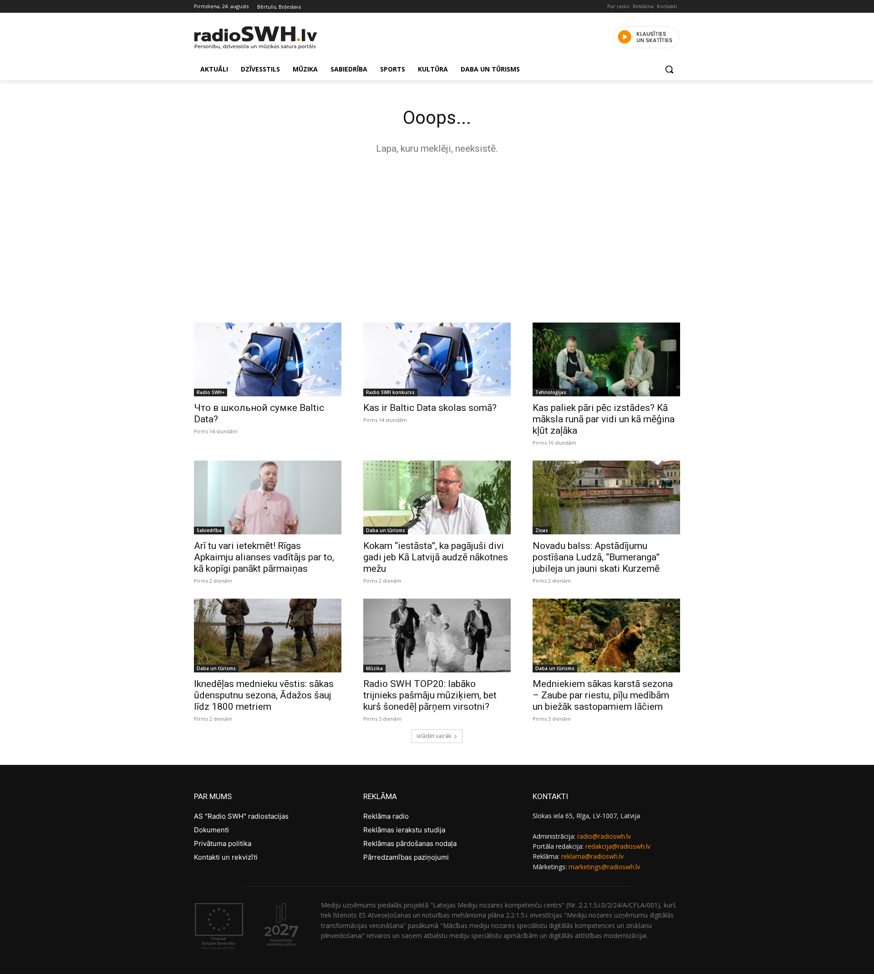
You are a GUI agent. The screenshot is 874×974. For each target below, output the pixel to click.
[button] (669, 69)
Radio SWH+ (210, 392)
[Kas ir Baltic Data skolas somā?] (437, 359)
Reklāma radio (386, 816)
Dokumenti (211, 829)
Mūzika (374, 668)
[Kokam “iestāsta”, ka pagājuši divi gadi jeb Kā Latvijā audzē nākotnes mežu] (437, 497)
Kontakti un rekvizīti (226, 857)
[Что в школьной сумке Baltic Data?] (267, 359)
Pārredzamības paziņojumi (406, 857)
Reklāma (643, 6)
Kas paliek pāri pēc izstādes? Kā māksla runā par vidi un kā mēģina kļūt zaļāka (604, 419)
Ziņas (541, 530)
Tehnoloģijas (550, 392)
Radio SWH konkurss (390, 392)
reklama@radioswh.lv (592, 856)
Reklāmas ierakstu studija (404, 829)
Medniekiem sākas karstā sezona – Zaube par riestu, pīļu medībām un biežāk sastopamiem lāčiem (603, 695)
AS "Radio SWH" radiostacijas (241, 816)
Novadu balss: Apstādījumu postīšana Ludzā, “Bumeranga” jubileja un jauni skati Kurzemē (596, 557)
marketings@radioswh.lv (604, 866)
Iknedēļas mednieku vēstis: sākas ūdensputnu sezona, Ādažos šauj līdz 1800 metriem (264, 695)
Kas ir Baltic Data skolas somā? (430, 407)
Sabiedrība (209, 530)
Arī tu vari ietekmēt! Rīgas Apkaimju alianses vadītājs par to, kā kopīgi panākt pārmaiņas (264, 557)
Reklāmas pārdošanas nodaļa (410, 843)
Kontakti (667, 6)
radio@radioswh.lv (604, 836)
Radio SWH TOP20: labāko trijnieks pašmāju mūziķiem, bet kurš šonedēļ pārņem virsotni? (430, 695)
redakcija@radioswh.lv (617, 846)
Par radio (618, 6)
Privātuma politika (222, 843)
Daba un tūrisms (385, 530)
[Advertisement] (437, 236)
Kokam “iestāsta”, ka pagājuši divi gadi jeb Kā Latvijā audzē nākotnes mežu (435, 557)
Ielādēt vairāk (434, 736)
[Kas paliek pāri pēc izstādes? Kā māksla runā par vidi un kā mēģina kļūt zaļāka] (606, 359)
